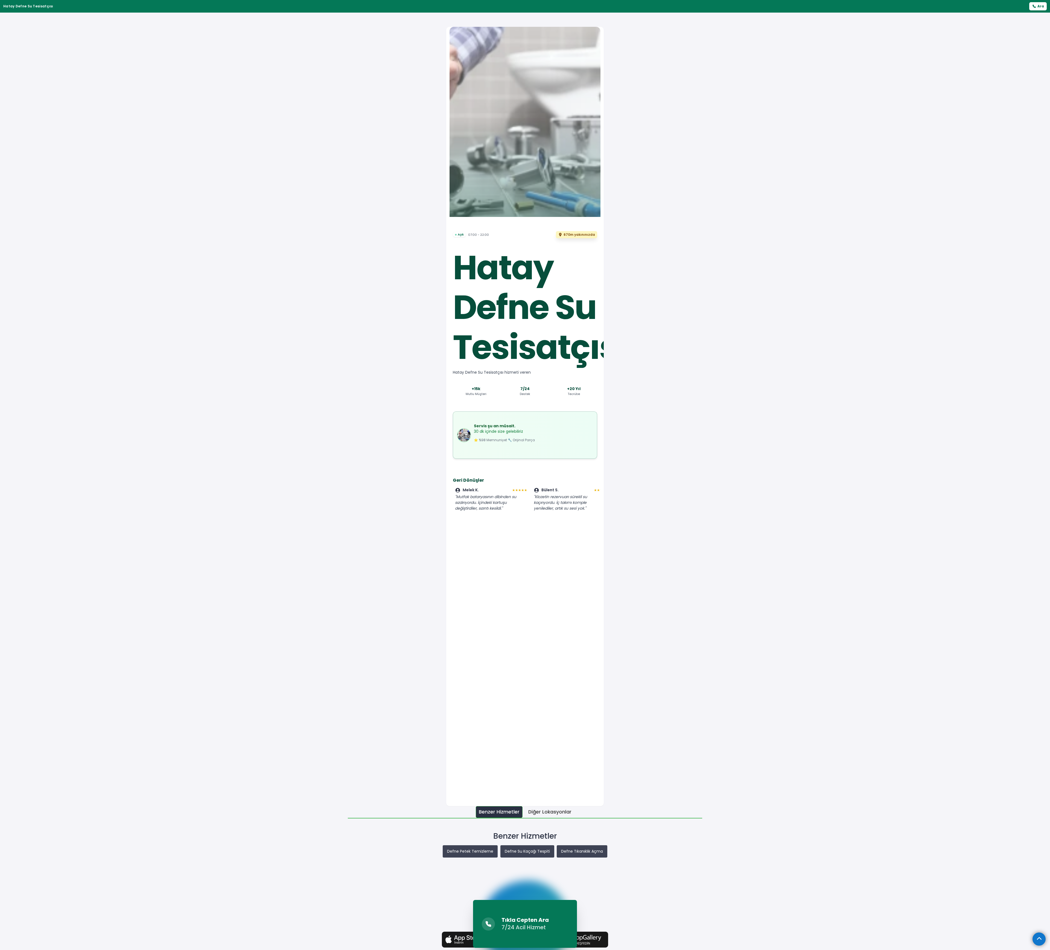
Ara (1040, 6)
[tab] (499, 812)
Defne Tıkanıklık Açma (582, 851)
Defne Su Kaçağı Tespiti (527, 851)
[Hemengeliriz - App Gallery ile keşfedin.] (582, 939)
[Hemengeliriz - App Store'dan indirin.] (468, 939)
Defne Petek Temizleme (470, 851)
